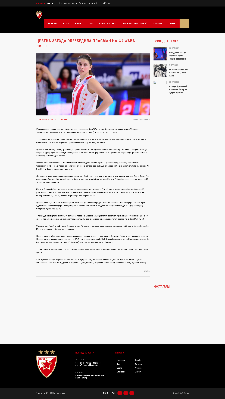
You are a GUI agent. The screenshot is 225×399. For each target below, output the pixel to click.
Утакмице (138, 368)
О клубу (138, 360)
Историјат (139, 364)
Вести (119, 368)
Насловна (121, 360)
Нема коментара (141, 119)
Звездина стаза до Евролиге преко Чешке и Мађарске (88, 364)
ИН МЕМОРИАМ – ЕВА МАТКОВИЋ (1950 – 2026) (89, 376)
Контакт (138, 372)
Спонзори (121, 372)
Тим (118, 364)
